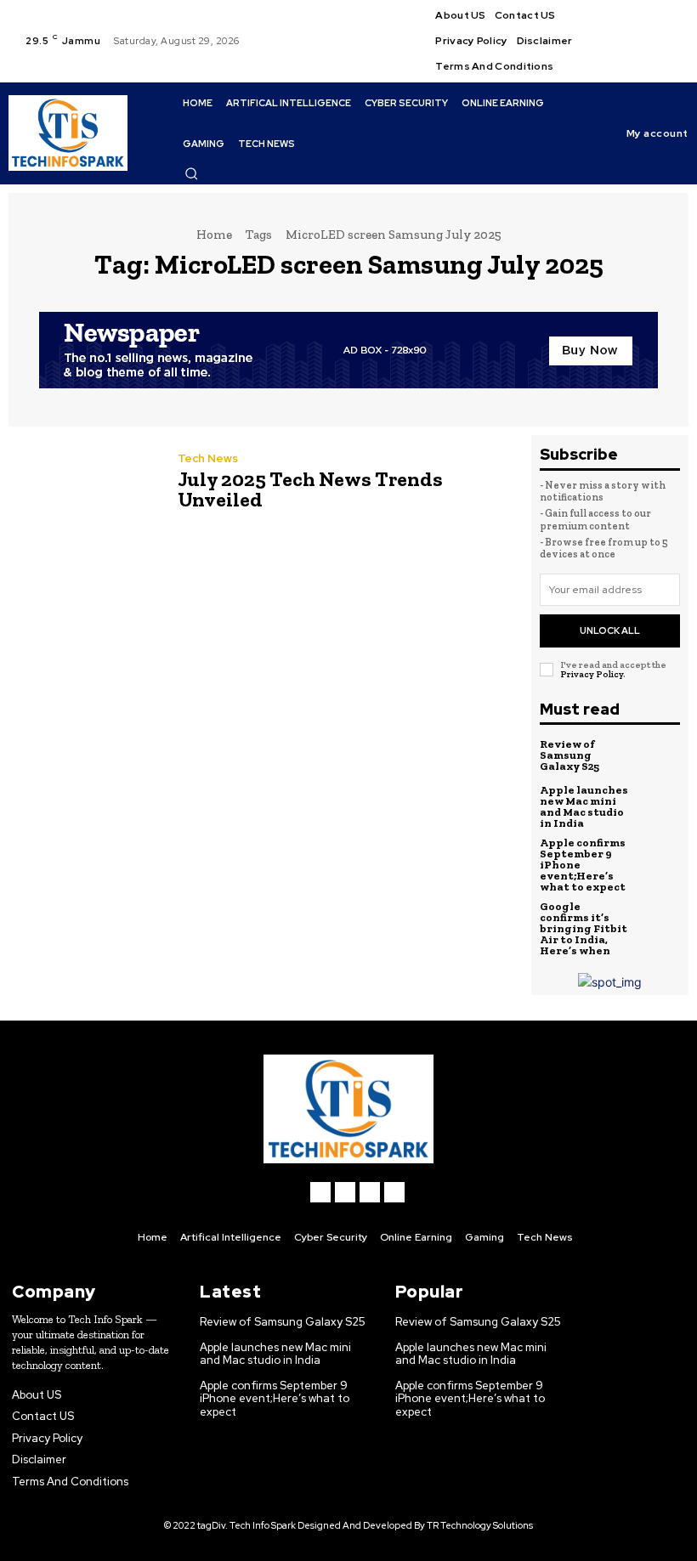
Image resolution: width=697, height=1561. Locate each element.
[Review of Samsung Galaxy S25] (659, 754)
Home (214, 234)
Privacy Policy (591, 674)
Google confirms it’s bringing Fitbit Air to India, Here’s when (583, 928)
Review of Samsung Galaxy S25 (569, 755)
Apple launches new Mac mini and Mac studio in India (584, 806)
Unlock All (610, 630)
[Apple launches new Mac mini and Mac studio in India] (659, 805)
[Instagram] (655, 30)
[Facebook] (655, 10)
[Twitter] (655, 52)
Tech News (208, 458)
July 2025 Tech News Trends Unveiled (310, 489)
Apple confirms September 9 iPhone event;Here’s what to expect (274, 1398)
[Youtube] (655, 72)
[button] (191, 173)
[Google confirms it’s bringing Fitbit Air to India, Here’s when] (659, 922)
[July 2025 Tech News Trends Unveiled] (84, 483)
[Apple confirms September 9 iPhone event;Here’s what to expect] (659, 858)
